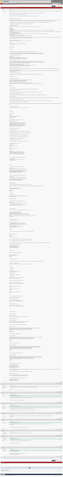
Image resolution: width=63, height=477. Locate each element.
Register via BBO (54, 2)
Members (4, 3)
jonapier (3, 413)
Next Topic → (61, 459)
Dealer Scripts (58, 459)
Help (61, 2)
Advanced (62, 3)
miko (2, 403)
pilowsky (3, 436)
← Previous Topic (54, 459)
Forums (1, 3)
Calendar (7, 3)
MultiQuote (61, 402)
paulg (2, 384)
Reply (57, 402)
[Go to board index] (5, 1)
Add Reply (54, 460)
